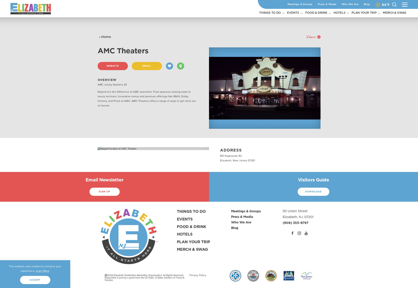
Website (112, 66)
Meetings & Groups (300, 4)
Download (313, 192)
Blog (367, 4)
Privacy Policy (197, 275)
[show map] (180, 66)
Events (293, 12)
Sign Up (104, 192)
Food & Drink (316, 12)
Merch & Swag (394, 12)
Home (106, 37)
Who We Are (350, 4)
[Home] (31, 8)
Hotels (340, 12)
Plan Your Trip (364, 12)
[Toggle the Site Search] (394, 4)
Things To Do (270, 12)
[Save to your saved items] (169, 66)
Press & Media (327, 4)
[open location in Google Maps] (117, 148)
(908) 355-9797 (295, 223)
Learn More (42, 271)
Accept (35, 280)
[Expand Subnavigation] (283, 13)
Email (147, 66)
